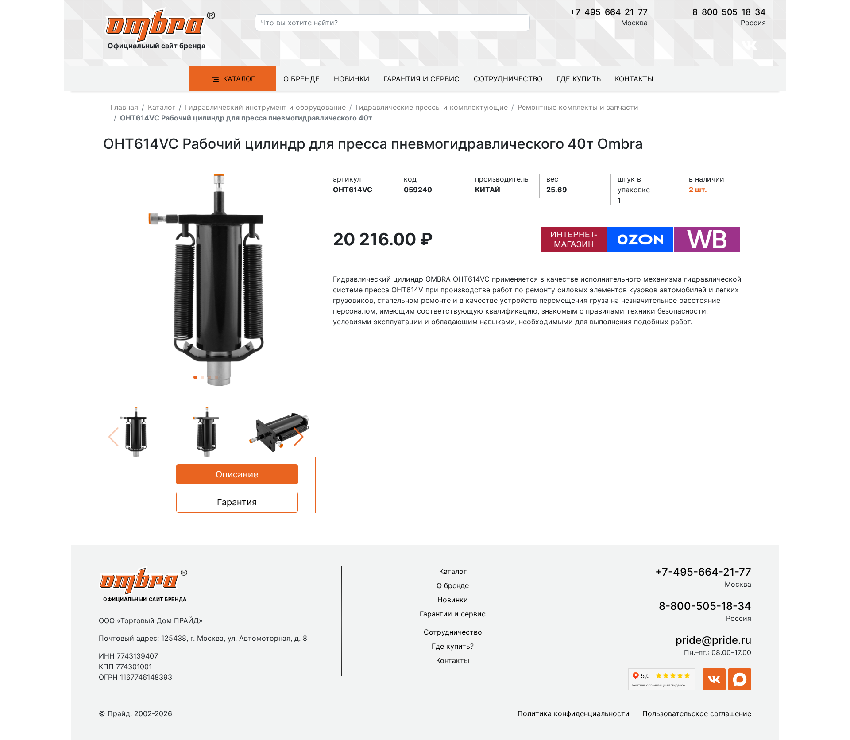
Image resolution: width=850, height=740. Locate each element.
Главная (124, 107)
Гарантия (237, 502)
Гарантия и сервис (421, 78)
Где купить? (453, 646)
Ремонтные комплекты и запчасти (578, 107)
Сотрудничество (508, 78)
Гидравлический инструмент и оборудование (265, 107)
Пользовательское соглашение (696, 713)
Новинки (351, 78)
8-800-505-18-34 (729, 12)
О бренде (301, 78)
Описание (237, 474)
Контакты (634, 78)
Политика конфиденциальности (574, 713)
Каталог (239, 78)
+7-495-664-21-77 (609, 12)
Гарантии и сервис (453, 613)
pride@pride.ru (713, 640)
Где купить (578, 78)
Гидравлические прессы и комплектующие (431, 107)
